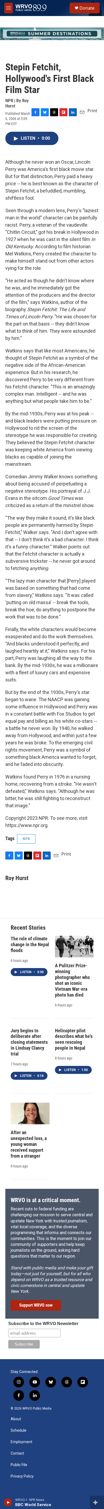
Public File (19, 1465)
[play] (8, 1502)
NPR (26, 839)
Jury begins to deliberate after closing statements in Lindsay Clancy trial (29, 1042)
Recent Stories (28, 927)
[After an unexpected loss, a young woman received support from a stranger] (30, 1113)
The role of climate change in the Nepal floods (30, 944)
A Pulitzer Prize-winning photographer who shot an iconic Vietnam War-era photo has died (72, 980)
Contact (17, 1453)
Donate (86, 8)
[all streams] (97, 1502)
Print (92, 111)
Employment (21, 1442)
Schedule (18, 1430)
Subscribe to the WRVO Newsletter (43, 1323)
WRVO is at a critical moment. (46, 1200)
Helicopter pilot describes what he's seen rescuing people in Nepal (74, 1039)
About (16, 1419)
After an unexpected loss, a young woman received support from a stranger (29, 1144)
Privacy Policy (22, 1476)
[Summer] (52, 33)
